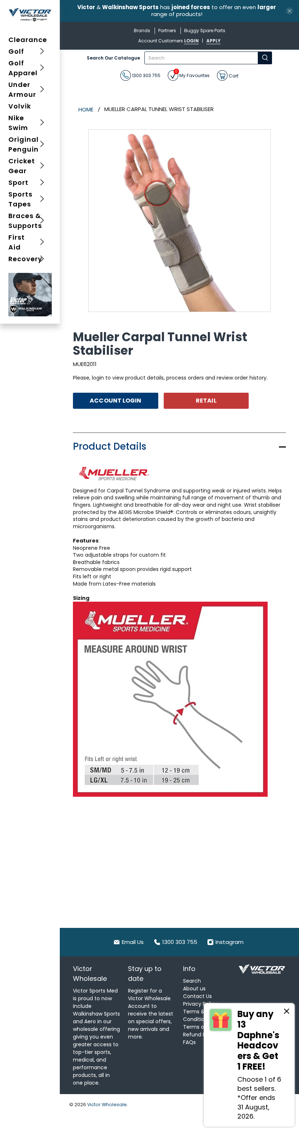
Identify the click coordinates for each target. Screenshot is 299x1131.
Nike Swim (18, 122)
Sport (18, 182)
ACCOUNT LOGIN (115, 400)
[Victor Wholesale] (30, 14)
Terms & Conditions (196, 1015)
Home (85, 109)
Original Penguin (23, 144)
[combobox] (201, 58)
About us (194, 988)
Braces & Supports (25, 220)
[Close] (286, 1012)
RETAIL (206, 400)
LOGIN (191, 41)
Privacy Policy (200, 1004)
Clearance (27, 39)
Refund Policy (200, 1034)
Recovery (25, 258)
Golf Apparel (23, 67)
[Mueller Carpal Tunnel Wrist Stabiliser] (179, 221)
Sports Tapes (20, 199)
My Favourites (192, 74)
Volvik (19, 106)
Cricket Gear (21, 165)
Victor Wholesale (107, 1104)
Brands (142, 30)
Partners (167, 30)
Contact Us (197, 996)
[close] (289, 11)
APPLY (213, 41)
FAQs (189, 1042)
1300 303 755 (145, 75)
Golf (16, 51)
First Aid (16, 242)
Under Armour (22, 89)
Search (192, 981)
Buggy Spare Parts (204, 30)
